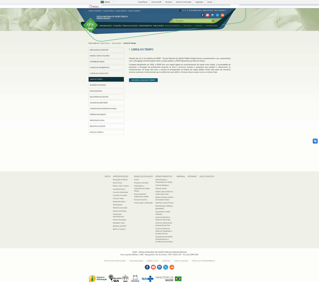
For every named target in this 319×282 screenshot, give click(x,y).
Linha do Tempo (96, 79)
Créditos (166, 261)
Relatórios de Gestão (99, 97)
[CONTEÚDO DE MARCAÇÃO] (213, 21)
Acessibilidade (136, 261)
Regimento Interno (98, 85)
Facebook (147, 266)
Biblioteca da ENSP (119, 226)
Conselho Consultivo (99, 73)
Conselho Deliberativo (99, 67)
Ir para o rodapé (134, 11)
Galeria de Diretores (99, 103)
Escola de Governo (140, 200)
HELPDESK (187, 26)
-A (187, 10)
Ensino (136, 180)
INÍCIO (107, 176)
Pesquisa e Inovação (141, 183)
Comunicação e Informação (143, 203)
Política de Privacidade (115, 261)
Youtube (153, 266)
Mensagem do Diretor (99, 50)
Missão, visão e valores (100, 56)
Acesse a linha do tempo (143, 80)
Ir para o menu (108, 11)
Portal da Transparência (203, 261)
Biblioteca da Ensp (97, 126)
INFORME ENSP (211, 26)
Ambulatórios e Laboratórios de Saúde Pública (142, 188)
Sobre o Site (152, 261)
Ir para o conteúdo (95, 11)
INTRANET (198, 26)
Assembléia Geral (97, 62)
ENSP (85, 19)
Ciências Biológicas (162, 185)
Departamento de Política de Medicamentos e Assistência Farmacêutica (164, 239)
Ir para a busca (121, 11)
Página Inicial (105, 43)
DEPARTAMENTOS (145, 26)
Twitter (165, 266)
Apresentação (116, 43)
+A (183, 10)
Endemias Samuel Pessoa (164, 203)
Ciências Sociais (161, 188)
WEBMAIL (181, 176)
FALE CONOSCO (220, 10)
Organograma (96, 91)
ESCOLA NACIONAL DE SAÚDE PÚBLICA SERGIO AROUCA (112, 17)
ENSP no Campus (96, 132)
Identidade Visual (97, 120)
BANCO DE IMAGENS (172, 26)
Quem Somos (117, 183)
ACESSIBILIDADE (195, 10)
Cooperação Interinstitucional (103, 109)
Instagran (159, 266)
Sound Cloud (171, 267)
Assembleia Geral (119, 189)
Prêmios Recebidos (98, 114)
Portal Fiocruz (181, 261)
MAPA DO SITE (208, 10)
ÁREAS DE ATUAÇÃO (143, 176)
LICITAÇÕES (117, 26)
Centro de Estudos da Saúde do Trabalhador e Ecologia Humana (163, 231)
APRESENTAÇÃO (105, 26)
